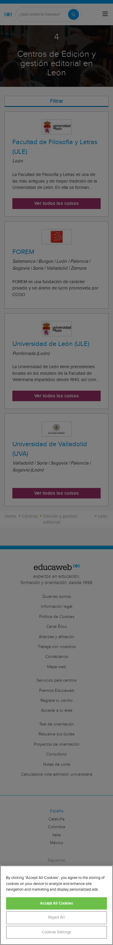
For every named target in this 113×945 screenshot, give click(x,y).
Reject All (56, 917)
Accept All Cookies (56, 903)
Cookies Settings (56, 932)
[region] (56, 905)
